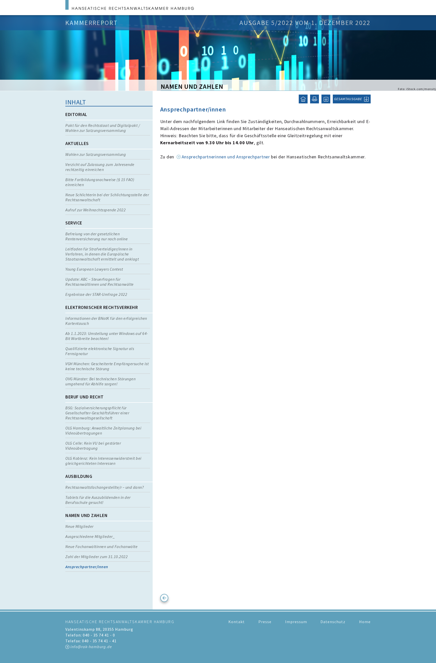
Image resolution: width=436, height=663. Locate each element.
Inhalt (75, 102)
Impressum (296, 621)
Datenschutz (332, 621)
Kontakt (236, 621)
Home (365, 621)
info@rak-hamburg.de (91, 646)
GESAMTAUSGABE (348, 99)
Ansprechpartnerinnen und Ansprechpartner (226, 157)
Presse (264, 621)
